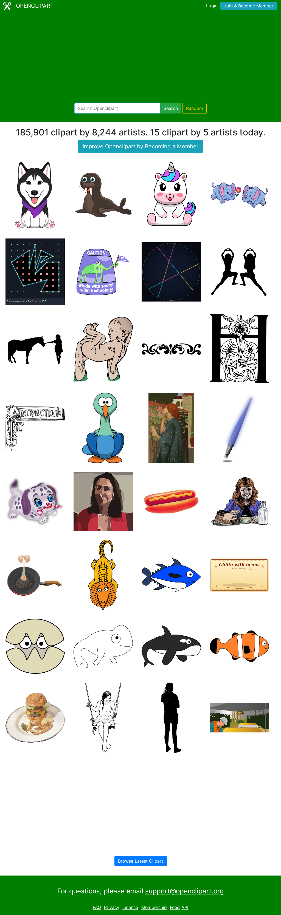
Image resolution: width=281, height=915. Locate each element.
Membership (154, 907)
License (130, 907)
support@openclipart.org (184, 891)
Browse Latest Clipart (140, 861)
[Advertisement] (140, 57)
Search (171, 108)
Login (212, 5)
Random (194, 108)
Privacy (111, 907)
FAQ (97, 907)
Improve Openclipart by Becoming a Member (140, 146)
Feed (175, 907)
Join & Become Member (248, 5)
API (184, 907)
